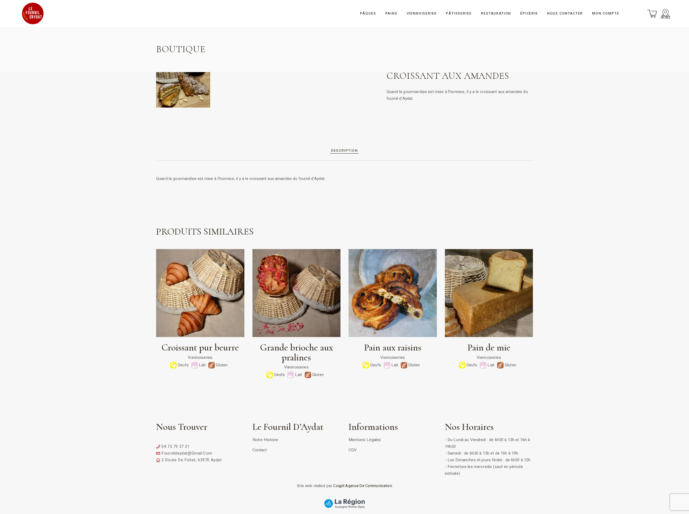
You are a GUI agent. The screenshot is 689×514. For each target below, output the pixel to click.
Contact (259, 450)
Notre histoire (265, 440)
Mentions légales (365, 440)
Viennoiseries (200, 357)
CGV (353, 450)
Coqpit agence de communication (362, 486)
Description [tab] (344, 150)
